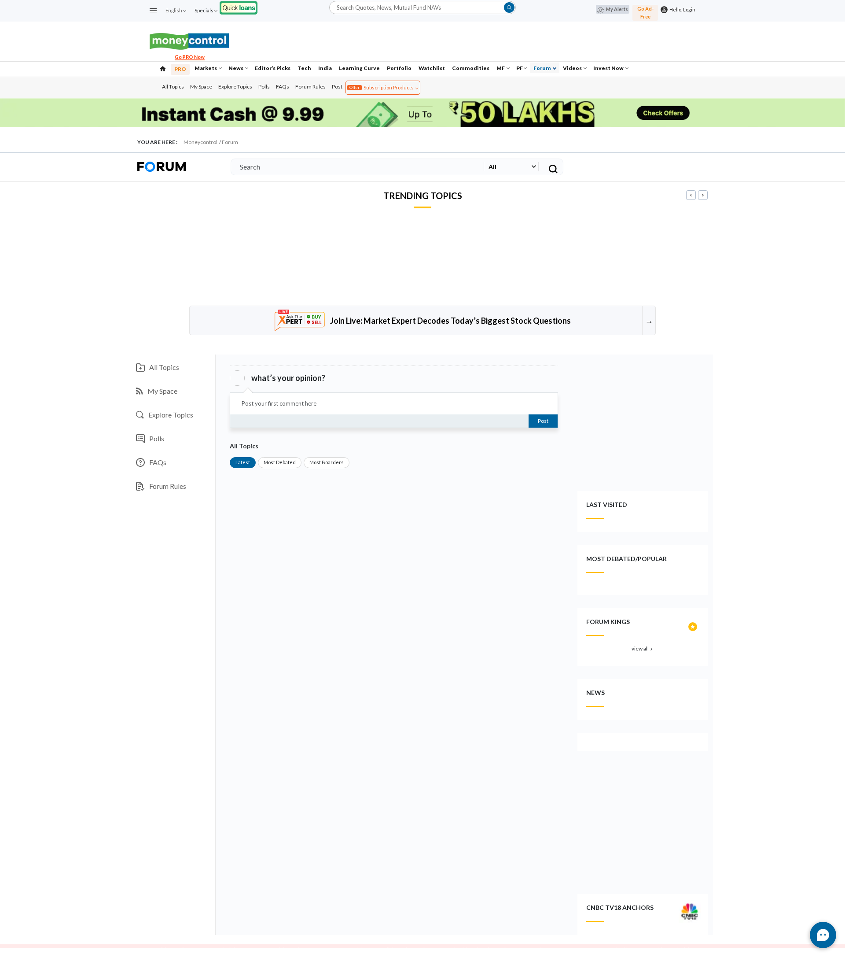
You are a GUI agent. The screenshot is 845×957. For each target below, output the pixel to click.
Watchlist (432, 68)
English (173, 10)
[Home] (162, 68)
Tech (304, 68)
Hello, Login (681, 9)
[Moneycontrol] (189, 40)
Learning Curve (359, 68)
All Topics (173, 86)
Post (337, 86)
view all (643, 648)
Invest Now (609, 68)
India (325, 68)
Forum (542, 68)
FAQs (282, 86)
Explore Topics (235, 86)
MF (501, 68)
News (236, 68)
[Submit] (509, 7)
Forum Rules (310, 86)
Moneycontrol (200, 142)
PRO (180, 69)
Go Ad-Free (645, 12)
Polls (264, 86)
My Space (201, 86)
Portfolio (399, 68)
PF (519, 68)
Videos (573, 68)
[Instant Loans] (238, 7)
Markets (206, 68)
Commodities (470, 68)
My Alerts (617, 9)
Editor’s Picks (272, 68)
